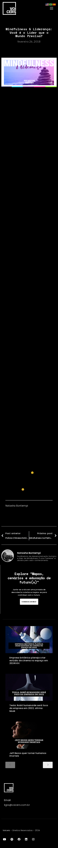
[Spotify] (11, 839)
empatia (14, 288)
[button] (45, 8)
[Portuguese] (50, 4)
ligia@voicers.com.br (17, 805)
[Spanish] (54, 4)
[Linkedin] (26, 839)
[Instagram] (33, 839)
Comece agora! (29, 602)
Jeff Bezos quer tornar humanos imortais (27, 755)
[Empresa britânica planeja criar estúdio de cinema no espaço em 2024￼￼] (29, 639)
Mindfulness (12, 341)
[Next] (48, 765)
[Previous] (10, 765)
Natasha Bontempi (16, 505)
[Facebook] (19, 839)
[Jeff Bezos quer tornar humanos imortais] (29, 735)
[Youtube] (4, 839)
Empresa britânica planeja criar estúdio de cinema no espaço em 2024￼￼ (28, 660)
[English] (47, 4)
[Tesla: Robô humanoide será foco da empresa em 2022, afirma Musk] (29, 687)
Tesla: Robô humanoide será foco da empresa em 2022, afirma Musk (28, 708)
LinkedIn (38, 505)
